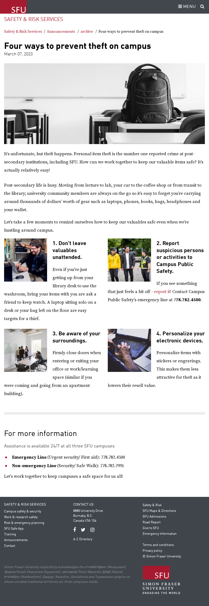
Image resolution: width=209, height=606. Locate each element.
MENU (189, 7)
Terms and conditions (158, 545)
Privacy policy (152, 551)
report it (162, 291)
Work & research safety (21, 517)
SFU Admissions (154, 516)
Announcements (61, 31)
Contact (9, 546)
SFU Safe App (14, 528)
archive (87, 31)
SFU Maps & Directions (159, 511)
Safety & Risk (152, 505)
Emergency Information (160, 534)
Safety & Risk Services (33, 19)
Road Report (152, 522)
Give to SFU (151, 528)
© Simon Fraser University (162, 556)
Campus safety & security (22, 511)
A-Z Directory (82, 539)
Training (10, 534)
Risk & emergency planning (24, 523)
